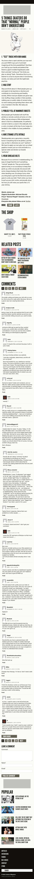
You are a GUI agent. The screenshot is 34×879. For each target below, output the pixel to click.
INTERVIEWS (5, 854)
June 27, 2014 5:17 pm (13, 532)
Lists (17, 205)
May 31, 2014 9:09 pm (12, 543)
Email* (3, 768)
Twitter (28, 201)
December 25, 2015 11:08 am (14, 609)
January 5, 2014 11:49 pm (14, 699)
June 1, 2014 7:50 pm (12, 582)
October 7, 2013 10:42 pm (14, 380)
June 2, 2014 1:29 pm (13, 521)
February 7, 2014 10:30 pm (14, 408)
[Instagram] (26, 866)
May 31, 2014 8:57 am (12, 426)
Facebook (5, 199)
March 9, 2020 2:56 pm (13, 657)
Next (21, 288)
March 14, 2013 (6, 29)
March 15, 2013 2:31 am (12, 682)
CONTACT (4, 863)
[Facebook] (21, 866)
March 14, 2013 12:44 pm (13, 294)
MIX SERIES (5, 860)
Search (3, 870)
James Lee (15, 29)
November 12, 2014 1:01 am (15, 352)
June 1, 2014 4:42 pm (12, 567)
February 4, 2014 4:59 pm (14, 722)
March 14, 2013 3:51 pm (12, 309)
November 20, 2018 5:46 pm (14, 637)
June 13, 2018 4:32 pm (13, 620)
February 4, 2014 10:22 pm (15, 341)
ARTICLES (23, 29)
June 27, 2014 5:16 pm (13, 398)
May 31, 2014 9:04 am (12, 508)
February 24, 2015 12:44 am (15, 454)
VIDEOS (4, 857)
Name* (4, 763)
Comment (5, 749)
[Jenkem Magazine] (17, 2)
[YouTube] (30, 866)
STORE (3, 866)
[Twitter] (23, 866)
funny (10, 205)
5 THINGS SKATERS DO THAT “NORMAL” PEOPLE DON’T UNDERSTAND (15, 22)
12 (16, 288)
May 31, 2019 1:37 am (13, 471)
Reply (3, 303)
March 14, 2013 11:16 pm (13, 669)
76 (29, 29)
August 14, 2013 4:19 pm (13, 324)
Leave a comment (8, 746)
